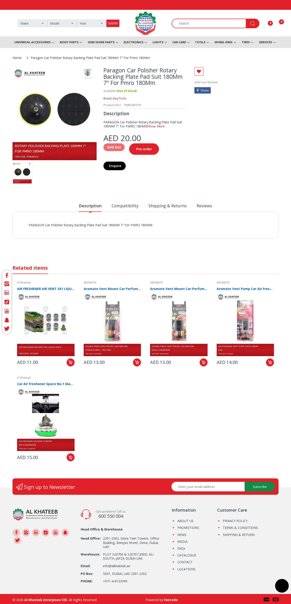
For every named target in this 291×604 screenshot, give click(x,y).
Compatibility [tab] (125, 205)
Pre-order (144, 149)
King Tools (119, 98)
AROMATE (90, 282)
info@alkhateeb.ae (116, 566)
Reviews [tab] (204, 205)
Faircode (171, 600)
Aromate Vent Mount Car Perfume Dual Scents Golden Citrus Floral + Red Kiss (112, 289)
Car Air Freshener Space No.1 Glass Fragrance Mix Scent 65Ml (46, 384)
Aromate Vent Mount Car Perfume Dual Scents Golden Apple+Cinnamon (179, 289)
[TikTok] (7, 302)
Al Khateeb (24, 282)
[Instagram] (7, 283)
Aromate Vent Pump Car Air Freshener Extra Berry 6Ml (245, 289)
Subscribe (260, 487)
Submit (113, 23)
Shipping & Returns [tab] (167, 205)
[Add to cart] (71, 362)
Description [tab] (90, 205)
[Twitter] (7, 329)
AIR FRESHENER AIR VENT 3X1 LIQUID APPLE (46, 289)
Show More (156, 126)
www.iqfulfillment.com (108, 230)
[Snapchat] (7, 320)
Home (17, 58)
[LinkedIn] (7, 292)
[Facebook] (7, 275)
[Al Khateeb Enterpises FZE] (35, 514)
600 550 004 (110, 516)
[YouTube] (7, 311)
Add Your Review (206, 82)
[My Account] (264, 23)
